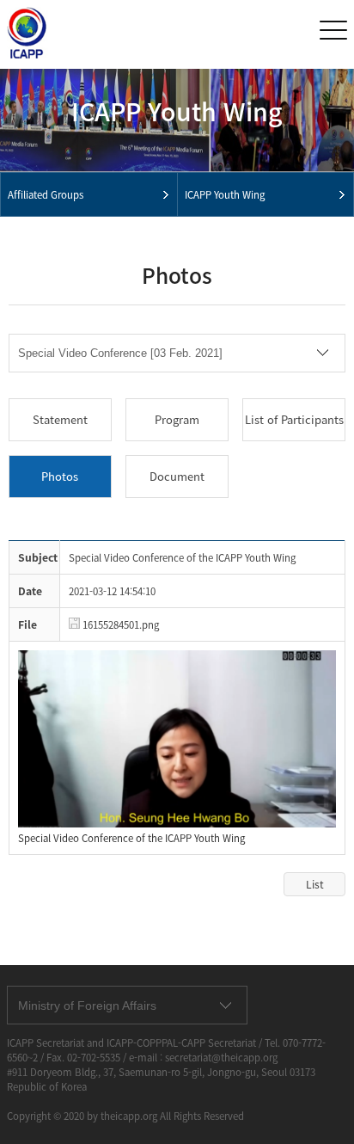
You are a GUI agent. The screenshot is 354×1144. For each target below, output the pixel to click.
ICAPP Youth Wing (225, 195)
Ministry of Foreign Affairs (87, 1005)
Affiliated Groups (45, 195)
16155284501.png (119, 625)
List (315, 884)
